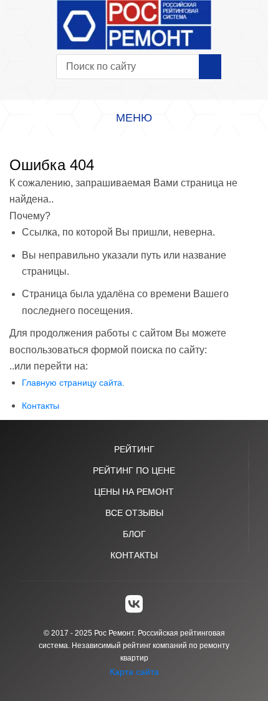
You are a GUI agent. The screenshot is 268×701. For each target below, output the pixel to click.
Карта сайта (134, 672)
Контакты (40, 406)
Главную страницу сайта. (73, 383)
